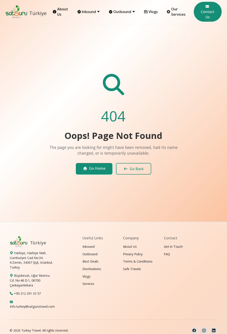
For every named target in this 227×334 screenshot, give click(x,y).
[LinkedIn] (213, 330)
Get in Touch (173, 246)
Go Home (97, 168)
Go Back (137, 168)
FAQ (167, 254)
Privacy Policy (133, 254)
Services (88, 284)
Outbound (90, 254)
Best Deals (90, 261)
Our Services (178, 12)
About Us (62, 12)
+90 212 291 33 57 (27, 293)
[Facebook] (194, 330)
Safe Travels (132, 269)
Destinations (91, 269)
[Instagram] (203, 330)
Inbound (88, 246)
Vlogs (153, 11)
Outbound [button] (122, 11)
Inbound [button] (89, 11)
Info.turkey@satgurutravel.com (32, 306)
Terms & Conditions (138, 261)
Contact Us (207, 14)
